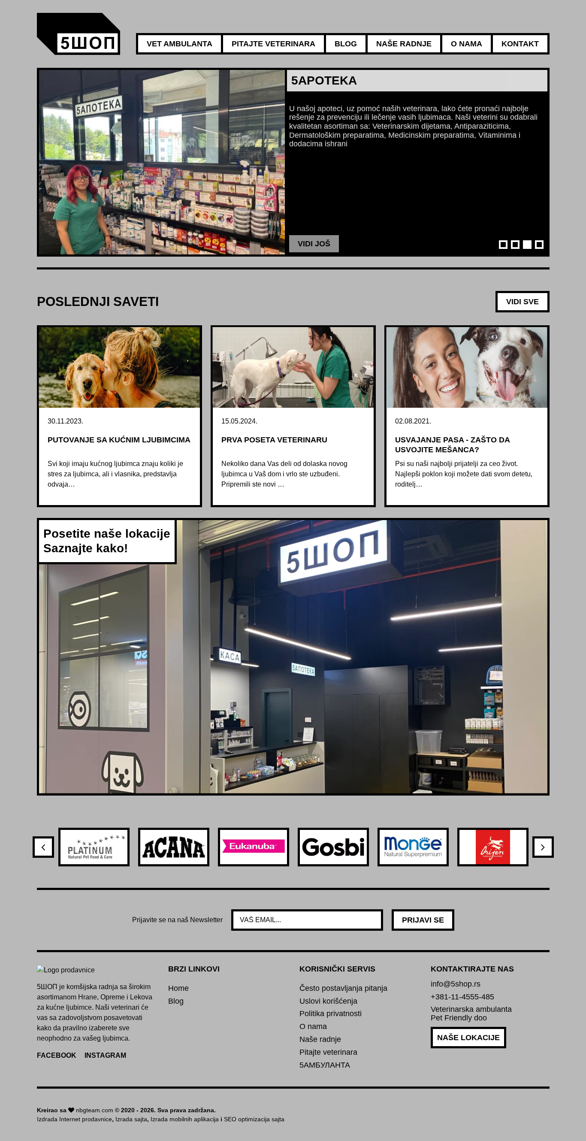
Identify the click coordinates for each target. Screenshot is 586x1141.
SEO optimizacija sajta (254, 1119)
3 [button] (527, 244)
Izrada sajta (131, 1119)
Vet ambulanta (179, 43)
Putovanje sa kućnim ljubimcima (119, 440)
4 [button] (539, 244)
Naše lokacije (468, 1037)
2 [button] (515, 244)
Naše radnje (404, 43)
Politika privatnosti (330, 1014)
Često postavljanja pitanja (343, 988)
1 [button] (503, 244)
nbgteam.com (94, 1110)
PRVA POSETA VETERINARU (274, 440)
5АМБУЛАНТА (324, 1065)
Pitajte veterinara (273, 43)
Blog (346, 43)
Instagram (105, 1055)
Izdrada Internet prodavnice (74, 1119)
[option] (293, 162)
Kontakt (520, 43)
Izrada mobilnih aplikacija (185, 1119)
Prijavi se (423, 920)
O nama (466, 43)
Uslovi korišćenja (328, 1001)
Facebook (56, 1055)
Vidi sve (522, 301)
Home (178, 988)
